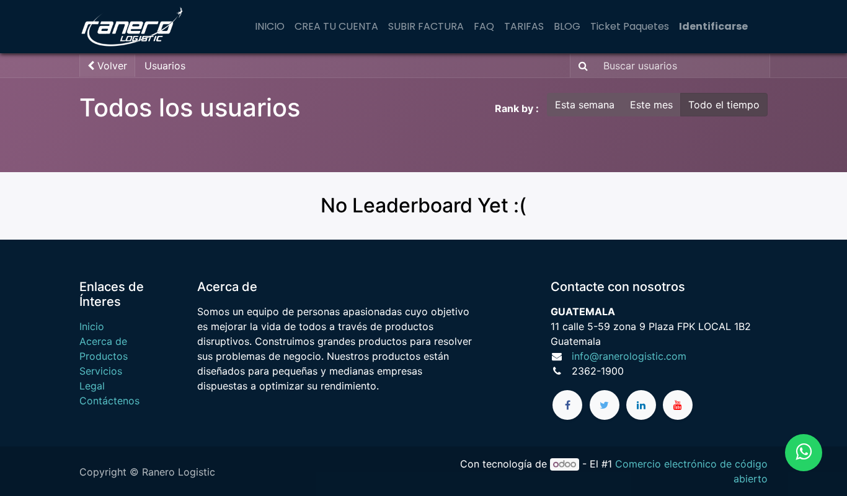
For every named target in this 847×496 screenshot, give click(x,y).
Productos (103, 356)
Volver (110, 65)
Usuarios (164, 65)
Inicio (91, 326)
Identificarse (713, 26)
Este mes (651, 104)
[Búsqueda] (580, 65)
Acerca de (103, 341)
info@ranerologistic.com (629, 356)
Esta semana (584, 104)
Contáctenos (109, 400)
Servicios (100, 371)
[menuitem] (270, 26)
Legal (92, 386)
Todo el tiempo (724, 104)
